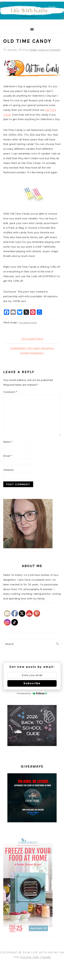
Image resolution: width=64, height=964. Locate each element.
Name (8, 441)
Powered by (24, 693)
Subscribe (32, 683)
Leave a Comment (49, 49)
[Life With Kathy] (32, 21)
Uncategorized (28, 322)
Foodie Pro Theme (35, 957)
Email (7, 455)
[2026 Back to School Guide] (32, 745)
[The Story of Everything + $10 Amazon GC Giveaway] (32, 821)
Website (8, 469)
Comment (10, 392)
